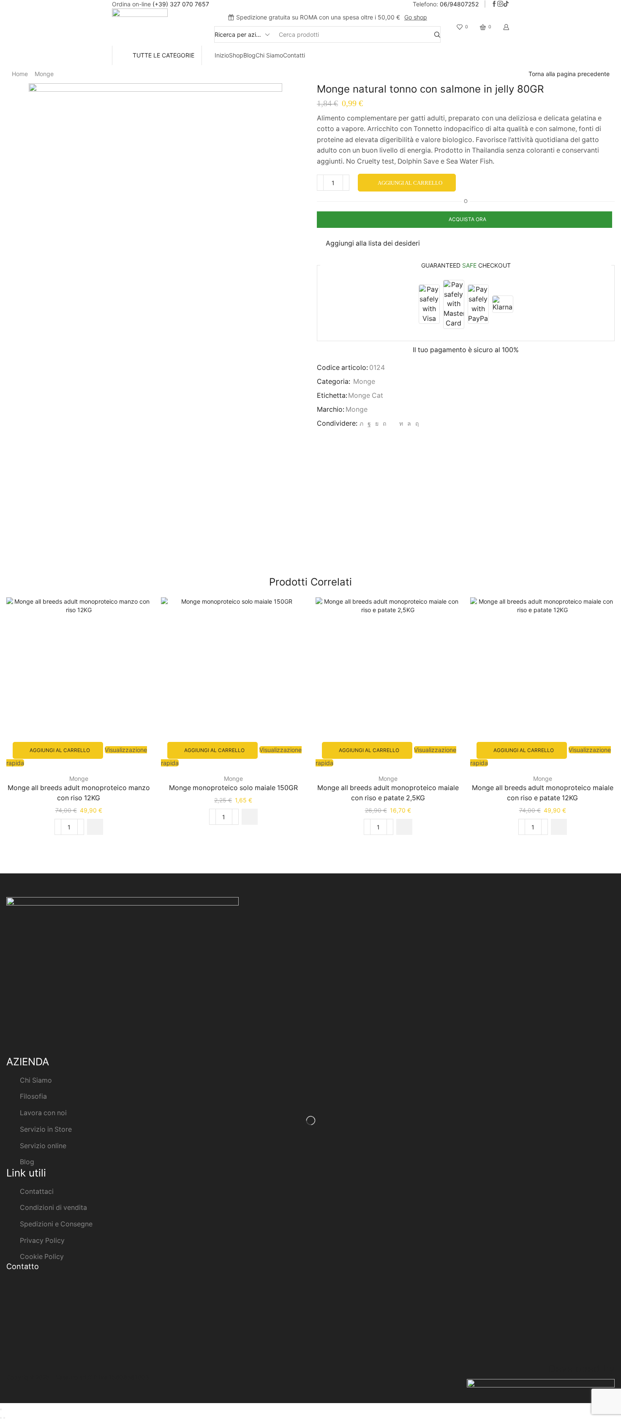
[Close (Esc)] (1, 1409)
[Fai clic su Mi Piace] (369, 423)
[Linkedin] (401, 423)
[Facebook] (494, 4)
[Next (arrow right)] (4, 1418)
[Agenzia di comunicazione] (541, 1386)
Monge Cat (365, 395)
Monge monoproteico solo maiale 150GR (233, 788)
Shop (236, 55)
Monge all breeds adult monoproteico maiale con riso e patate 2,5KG (388, 793)
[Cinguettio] (361, 423)
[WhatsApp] (409, 423)
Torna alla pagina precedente (569, 73)
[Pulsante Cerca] (437, 34)
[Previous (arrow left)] (1, 1418)
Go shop (415, 17)
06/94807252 (459, 4)
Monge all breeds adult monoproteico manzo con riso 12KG (79, 793)
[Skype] (416, 423)
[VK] (377, 423)
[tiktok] (506, 4)
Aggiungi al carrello (410, 183)
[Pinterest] (384, 423)
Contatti (294, 55)
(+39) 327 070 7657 (181, 4)
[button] (95, 827)
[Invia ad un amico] (392, 423)
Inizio (222, 55)
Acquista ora (467, 219)
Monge (44, 73)
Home (20, 73)
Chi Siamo (269, 55)
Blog (249, 55)
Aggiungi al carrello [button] (60, 750)
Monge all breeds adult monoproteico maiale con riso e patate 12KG (542, 793)
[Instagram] (500, 4)
